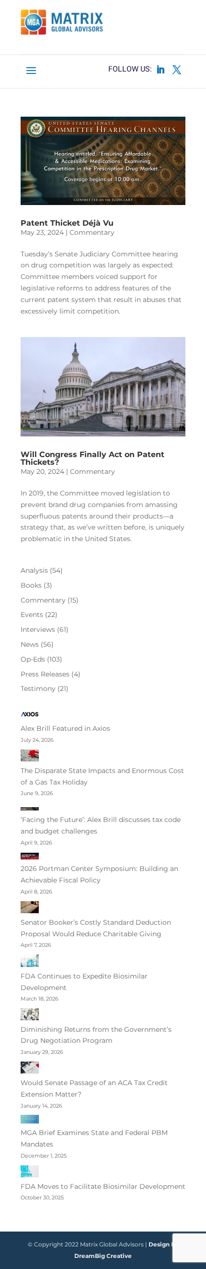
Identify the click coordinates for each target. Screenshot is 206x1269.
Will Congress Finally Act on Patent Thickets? (92, 458)
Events (32, 614)
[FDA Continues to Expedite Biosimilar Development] (30, 963)
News (30, 644)
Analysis (34, 570)
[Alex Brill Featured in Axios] (30, 716)
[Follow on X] (176, 69)
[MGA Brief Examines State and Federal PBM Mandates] (30, 1121)
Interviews (38, 629)
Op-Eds (33, 659)
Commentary (91, 232)
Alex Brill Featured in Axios (65, 728)
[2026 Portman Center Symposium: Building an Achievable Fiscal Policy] (30, 857)
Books (31, 585)
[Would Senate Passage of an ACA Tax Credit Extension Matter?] (30, 1069)
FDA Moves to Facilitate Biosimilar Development (103, 1186)
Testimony (38, 688)
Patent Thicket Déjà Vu (67, 223)
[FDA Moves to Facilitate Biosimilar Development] (30, 1173)
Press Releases (45, 674)
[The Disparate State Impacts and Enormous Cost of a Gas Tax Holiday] (30, 757)
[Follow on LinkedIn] (160, 69)
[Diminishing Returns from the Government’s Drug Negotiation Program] (30, 1016)
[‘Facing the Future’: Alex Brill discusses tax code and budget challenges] (30, 808)
